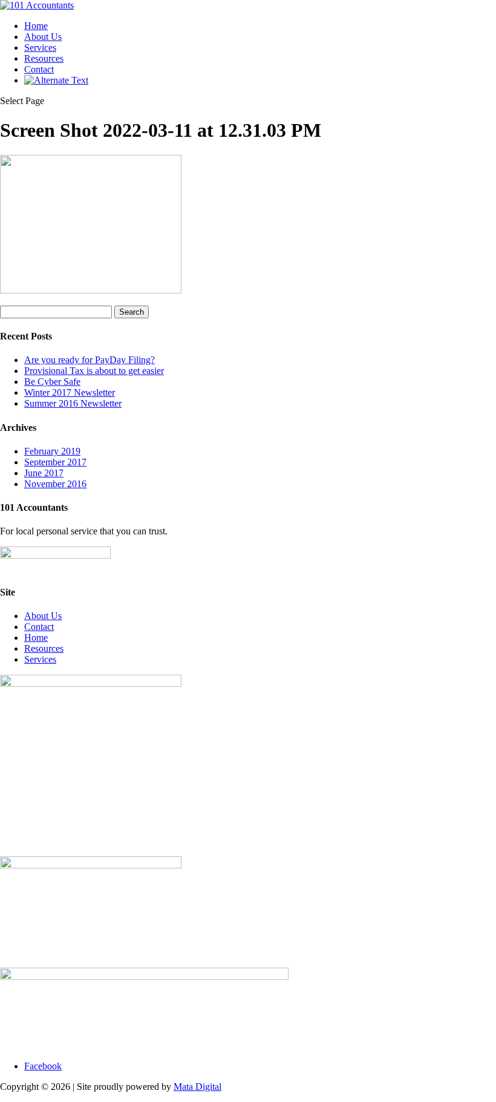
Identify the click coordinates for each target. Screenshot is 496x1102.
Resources (44, 58)
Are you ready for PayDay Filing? (89, 360)
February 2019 (52, 451)
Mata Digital (197, 1086)
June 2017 (44, 473)
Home (36, 26)
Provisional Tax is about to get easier (94, 371)
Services (40, 47)
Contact (39, 69)
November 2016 (55, 484)
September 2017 (55, 462)
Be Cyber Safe (52, 381)
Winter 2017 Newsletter (69, 392)
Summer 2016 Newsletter (73, 403)
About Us (43, 36)
